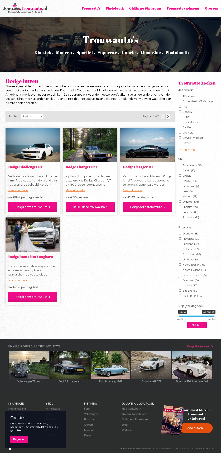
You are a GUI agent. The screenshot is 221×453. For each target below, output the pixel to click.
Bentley (187, 111)
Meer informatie (18, 190)
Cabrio (129, 52)
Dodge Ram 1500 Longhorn (30, 256)
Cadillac (187, 127)
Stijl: (181, 159)
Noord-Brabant (194, 264)
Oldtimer (191, 201)
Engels (189, 175)
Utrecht (190, 285)
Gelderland (191, 249)
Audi (185, 106)
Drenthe (190, 233)
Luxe (188, 191)
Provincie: (185, 227)
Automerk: (185, 90)
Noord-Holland (194, 270)
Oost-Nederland (195, 275)
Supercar (107, 52)
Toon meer (189, 149)
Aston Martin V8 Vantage (198, 101)
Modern (64, 52)
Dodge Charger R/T (81, 167)
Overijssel (191, 280)
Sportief (85, 52)
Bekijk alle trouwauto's (200, 346)
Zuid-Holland (193, 295)
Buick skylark (190, 122)
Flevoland (191, 238)
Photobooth (177, 52)
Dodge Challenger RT (25, 167)
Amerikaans (192, 165)
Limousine (151, 52)
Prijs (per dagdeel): (191, 306)
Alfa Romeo (190, 96)
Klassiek (42, 52)
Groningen (192, 254)
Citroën (187, 143)
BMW (186, 117)
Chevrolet (188, 132)
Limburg (191, 259)
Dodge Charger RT (138, 167)
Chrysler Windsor (193, 137)
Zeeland (190, 290)
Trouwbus (191, 217)
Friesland (191, 244)
